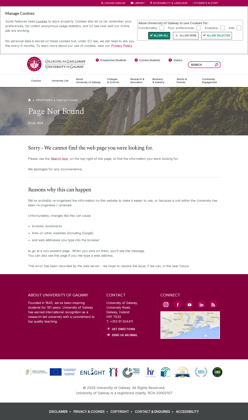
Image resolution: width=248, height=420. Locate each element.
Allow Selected (218, 35)
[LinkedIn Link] (201, 304)
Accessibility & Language (170, 3)
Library (140, 3)
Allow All (161, 35)
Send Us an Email (125, 335)
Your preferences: (181, 28)
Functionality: (148, 28)
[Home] (29, 100)
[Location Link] (190, 336)
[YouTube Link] (189, 304)
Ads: (231, 28)
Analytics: (211, 28)
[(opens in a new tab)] (51, 375)
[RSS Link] (213, 304)
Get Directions (123, 329)
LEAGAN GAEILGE (114, 3)
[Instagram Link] (166, 304)
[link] (50, 372)
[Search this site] (216, 65)
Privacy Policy (121, 46)
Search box (59, 159)
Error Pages (44, 100)
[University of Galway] (56, 64)
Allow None (188, 35)
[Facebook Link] (178, 304)
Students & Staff (206, 3)
